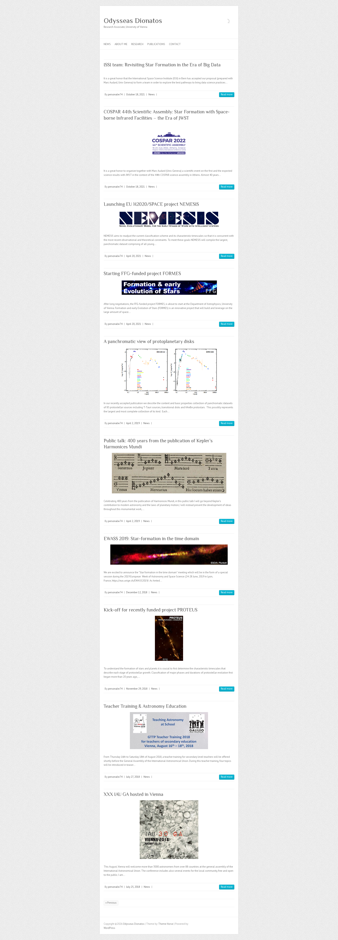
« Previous (111, 902)
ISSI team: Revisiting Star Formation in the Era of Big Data (162, 64)
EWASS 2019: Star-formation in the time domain (151, 538)
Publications (156, 44)
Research (137, 44)
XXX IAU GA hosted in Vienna (133, 794)
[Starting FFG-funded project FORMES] (169, 287)
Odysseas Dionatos (133, 20)
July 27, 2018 (133, 776)
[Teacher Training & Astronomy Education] (169, 730)
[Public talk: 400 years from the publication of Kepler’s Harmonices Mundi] (169, 473)
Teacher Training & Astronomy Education (145, 706)
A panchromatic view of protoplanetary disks (149, 341)
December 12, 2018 (136, 592)
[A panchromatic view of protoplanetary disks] (169, 371)
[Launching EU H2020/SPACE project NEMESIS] (169, 219)
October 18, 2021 (135, 94)
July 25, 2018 (133, 887)
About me (121, 44)
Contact (175, 44)
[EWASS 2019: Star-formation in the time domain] (169, 554)
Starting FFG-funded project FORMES (142, 273)
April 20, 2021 (133, 256)
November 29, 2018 (136, 688)
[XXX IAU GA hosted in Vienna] (169, 829)
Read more (227, 94)
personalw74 (115, 94)
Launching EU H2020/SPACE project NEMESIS (151, 204)
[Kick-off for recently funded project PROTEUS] (169, 638)
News (107, 44)
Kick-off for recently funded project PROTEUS (150, 609)
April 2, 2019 (133, 423)
